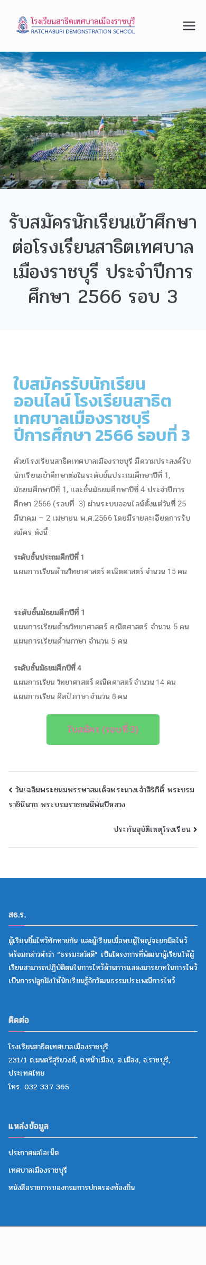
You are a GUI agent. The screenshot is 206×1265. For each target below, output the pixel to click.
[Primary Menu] (189, 25)
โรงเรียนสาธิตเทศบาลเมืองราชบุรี (137, 1245)
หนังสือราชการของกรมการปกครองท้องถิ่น (71, 1187)
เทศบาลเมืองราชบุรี (37, 1170)
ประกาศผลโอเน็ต (33, 1152)
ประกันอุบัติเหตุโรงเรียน (152, 829)
